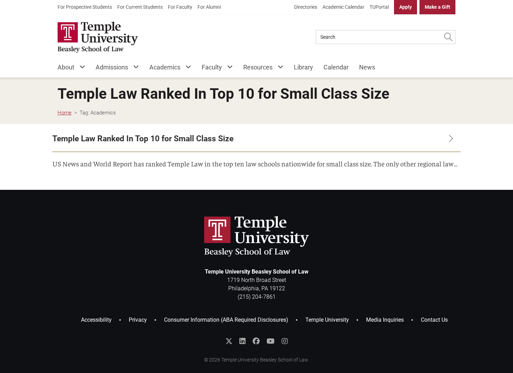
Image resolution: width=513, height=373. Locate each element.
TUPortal (379, 7)
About (66, 67)
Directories (305, 7)
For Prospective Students (85, 7)
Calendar (336, 67)
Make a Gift (437, 7)
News (367, 67)
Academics (164, 67)
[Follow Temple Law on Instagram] (285, 341)
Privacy (138, 319)
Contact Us (434, 319)
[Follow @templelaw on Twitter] (228, 341)
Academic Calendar (343, 7)
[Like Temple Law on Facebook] (256, 341)
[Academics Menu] (185, 68)
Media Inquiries (385, 319)
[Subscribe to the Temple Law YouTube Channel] (271, 341)
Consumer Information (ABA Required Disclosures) (226, 319)
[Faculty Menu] (227, 68)
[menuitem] (85, 7)
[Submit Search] (448, 37)
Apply (405, 7)
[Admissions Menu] (133, 68)
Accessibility (96, 319)
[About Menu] (79, 68)
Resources (258, 67)
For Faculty (180, 7)
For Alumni (209, 7)
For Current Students (140, 7)
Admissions (112, 67)
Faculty (212, 67)
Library (303, 67)
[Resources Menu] (278, 68)
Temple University (327, 319)
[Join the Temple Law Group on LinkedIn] (242, 341)
